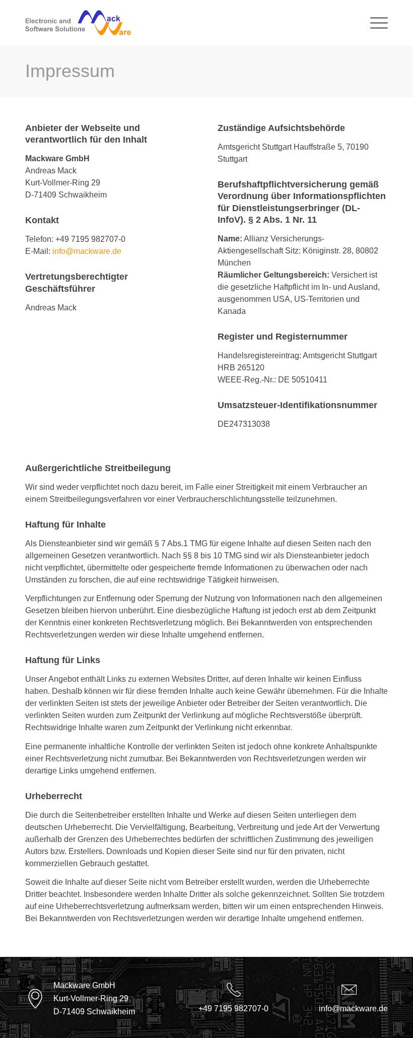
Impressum (70, 70)
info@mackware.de (86, 251)
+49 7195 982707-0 (233, 1008)
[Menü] (374, 22)
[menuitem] (374, 22)
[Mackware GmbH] (78, 22)
